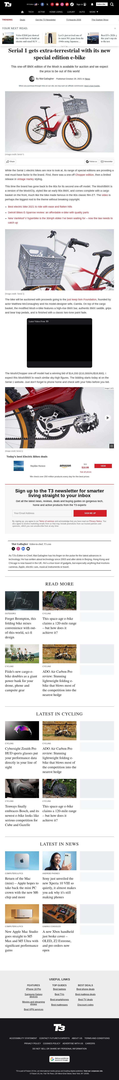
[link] (18, 466)
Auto (82, 11)
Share (12, 162)
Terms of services (47, 521)
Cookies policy (51, 1043)
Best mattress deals (85, 994)
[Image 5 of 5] (107, 418)
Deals (22, 20)
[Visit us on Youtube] (57, 4)
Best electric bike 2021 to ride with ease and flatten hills (40, 206)
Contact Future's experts (54, 1038)
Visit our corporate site (93, 1071)
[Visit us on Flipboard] (67, 4)
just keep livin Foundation (82, 299)
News (87, 79)
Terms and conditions (97, 1038)
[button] (59, 467)
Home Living (56, 11)
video (105, 195)
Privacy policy (32, 1043)
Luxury (71, 11)
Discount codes (85, 1005)
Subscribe (101, 4)
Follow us (93, 162)
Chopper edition (84, 174)
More (92, 11)
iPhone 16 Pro (33, 989)
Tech (31, 11)
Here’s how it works (92, 86)
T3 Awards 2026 (73, 20)
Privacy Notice (95, 521)
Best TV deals (85, 999)
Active (41, 11)
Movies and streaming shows (33, 1003)
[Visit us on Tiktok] (72, 4)
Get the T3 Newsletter (46, 20)
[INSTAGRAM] (19, 549)
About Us (77, 1038)
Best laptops (59, 989)
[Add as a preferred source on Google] (59, 1059)
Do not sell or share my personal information (60, 1049)
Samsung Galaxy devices (33, 995)
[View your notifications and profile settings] (92, 4)
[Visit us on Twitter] (47, 4)
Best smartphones (59, 999)
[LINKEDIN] (23, 549)
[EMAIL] (28, 549)
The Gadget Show (100, 20)
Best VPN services (33, 1009)
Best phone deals (85, 989)
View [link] (103, 466)
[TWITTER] (14, 549)
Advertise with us (73, 1043)
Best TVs (59, 994)
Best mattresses (59, 1005)
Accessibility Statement (23, 1038)
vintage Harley (25, 179)
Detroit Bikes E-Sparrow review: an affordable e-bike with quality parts (48, 212)
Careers (90, 1043)
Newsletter (108, 162)
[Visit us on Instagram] (62, 4)
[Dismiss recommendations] (115, 28)
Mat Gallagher (46, 78)
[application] (59, 343)
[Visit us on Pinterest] (52, 4)
